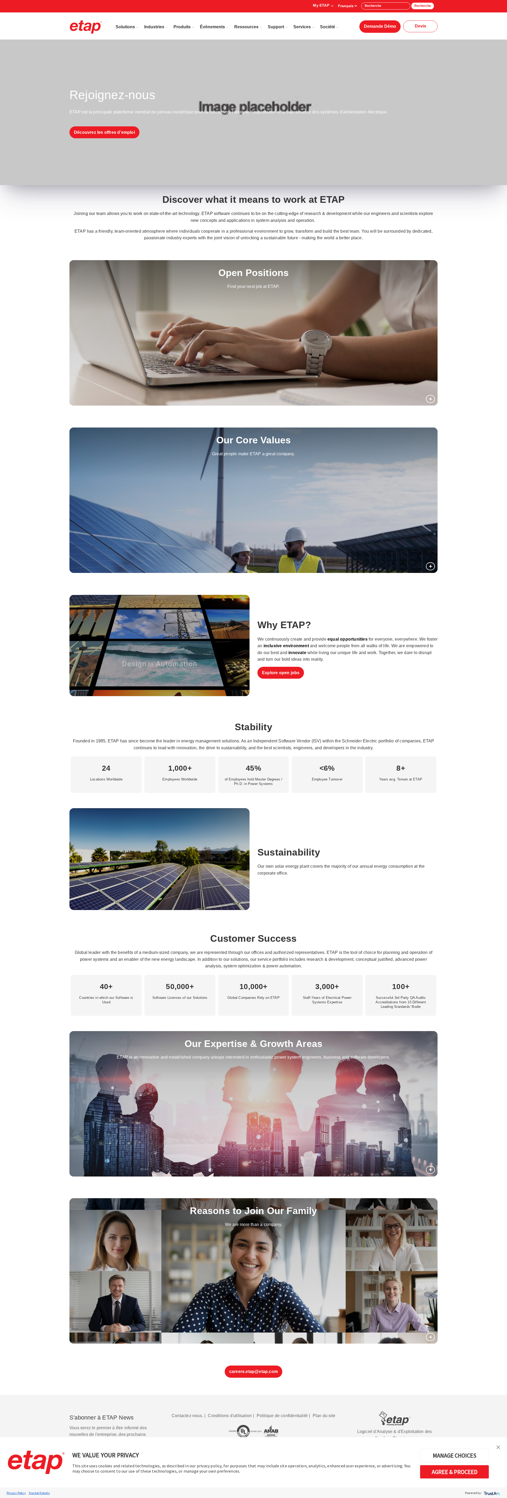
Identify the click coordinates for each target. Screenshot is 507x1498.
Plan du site (324, 1415)
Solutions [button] (125, 27)
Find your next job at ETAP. (253, 286)
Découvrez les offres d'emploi (104, 132)
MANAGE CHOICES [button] (454, 1455)
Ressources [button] (246, 27)
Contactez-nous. (187, 1415)
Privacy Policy (16, 1493)
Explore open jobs (280, 672)
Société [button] (327, 27)
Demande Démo (380, 26)
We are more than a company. (253, 1224)
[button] (498, 1447)
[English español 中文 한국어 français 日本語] (347, 6)
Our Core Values (253, 440)
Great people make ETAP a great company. (253, 454)
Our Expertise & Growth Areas (254, 1043)
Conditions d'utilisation (230, 1415)
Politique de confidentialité (282, 1415)
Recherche (422, 6)
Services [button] (302, 27)
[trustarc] (491, 1492)
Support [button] (276, 27)
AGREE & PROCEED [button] (454, 1472)
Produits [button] (182, 27)
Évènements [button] (212, 27)
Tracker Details (39, 1493)
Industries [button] (154, 27)
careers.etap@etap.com (253, 1371)
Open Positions (253, 272)
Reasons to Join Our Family (253, 1210)
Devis (420, 26)
